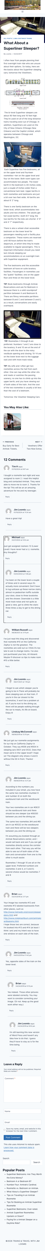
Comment (10, 1078)
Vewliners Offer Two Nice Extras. (34, 445)
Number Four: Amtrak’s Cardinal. (22, 1185)
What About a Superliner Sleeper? (22, 1192)
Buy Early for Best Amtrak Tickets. (11, 445)
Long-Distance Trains (22, 38)
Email (7, 1122)
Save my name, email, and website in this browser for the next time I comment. (23, 1130)
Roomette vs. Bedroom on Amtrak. (23, 1188)
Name (7, 1111)
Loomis (8, 54)
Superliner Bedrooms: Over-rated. (23, 1209)
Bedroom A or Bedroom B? (19, 1181)
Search (6, 1158)
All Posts (8, 38)
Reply (7, 497)
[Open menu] (22, 11)
